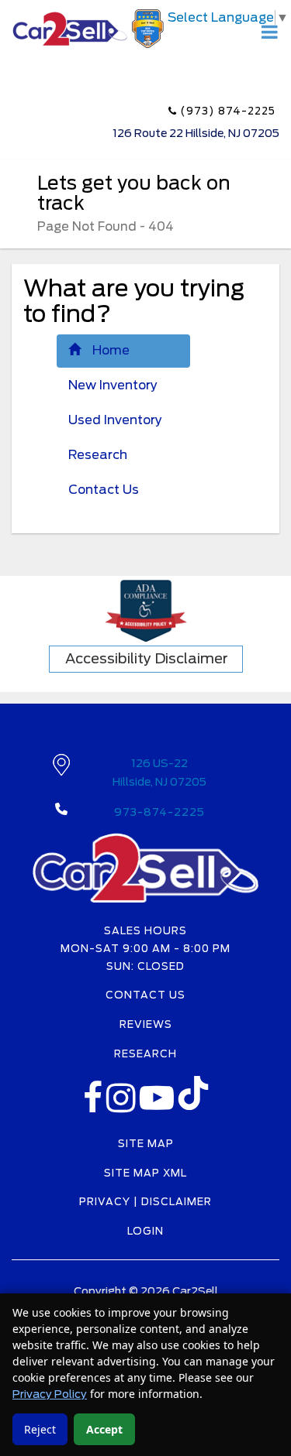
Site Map (146, 1143)
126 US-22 (159, 772)
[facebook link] (94, 1106)
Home (111, 350)
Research (97, 454)
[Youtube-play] (159, 1106)
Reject (40, 1429)
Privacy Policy (49, 1394)
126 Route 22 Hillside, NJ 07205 (196, 133)
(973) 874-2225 (226, 111)
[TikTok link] (193, 1098)
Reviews (146, 1024)
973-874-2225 (159, 812)
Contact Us (103, 489)
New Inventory (113, 385)
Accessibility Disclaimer (146, 658)
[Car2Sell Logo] (89, 27)
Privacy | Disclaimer (145, 1202)
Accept (104, 1429)
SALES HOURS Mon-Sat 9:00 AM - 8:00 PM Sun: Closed (145, 948)
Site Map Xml (145, 1173)
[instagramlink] (123, 1106)
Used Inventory (115, 420)
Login (145, 1231)
